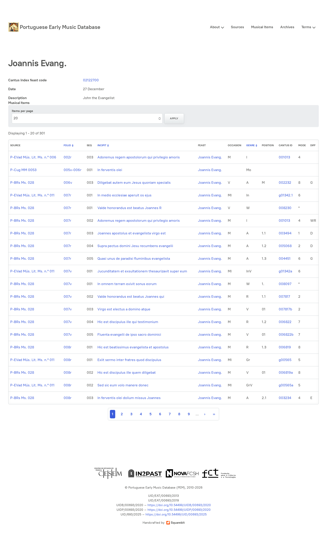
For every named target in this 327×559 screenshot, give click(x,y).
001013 (284, 157)
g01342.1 (286, 195)
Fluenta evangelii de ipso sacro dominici (129, 334)
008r (67, 347)
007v (68, 271)
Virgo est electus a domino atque (123, 309)
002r (67, 157)
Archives (287, 27)
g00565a (286, 385)
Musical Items (262, 27)
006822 (285, 322)
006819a (286, 372)
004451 (285, 258)
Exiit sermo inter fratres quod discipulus (129, 360)
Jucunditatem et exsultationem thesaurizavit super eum (142, 271)
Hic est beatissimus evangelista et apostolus (133, 347)
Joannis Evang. (210, 157)
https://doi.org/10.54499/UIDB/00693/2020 (179, 505)
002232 (285, 182)
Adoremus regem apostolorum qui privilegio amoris (138, 157)
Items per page (22, 111)
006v (68, 182)
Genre (250, 145)
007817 (284, 296)
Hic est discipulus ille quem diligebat (126, 372)
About (215, 27)
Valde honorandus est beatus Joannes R (129, 208)
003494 (285, 233)
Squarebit (178, 523)
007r (67, 195)
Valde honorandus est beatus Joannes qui (130, 296)
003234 (285, 398)
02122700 (91, 80)
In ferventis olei (109, 170)
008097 (285, 284)
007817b (285, 309)
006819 (285, 347)
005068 (285, 246)
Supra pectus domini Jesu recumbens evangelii (135, 246)
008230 (285, 208)
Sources (237, 27)
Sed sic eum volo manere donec (122, 385)
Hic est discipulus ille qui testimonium (127, 322)
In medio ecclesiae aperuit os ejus (124, 195)
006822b (286, 334)
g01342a (285, 271)
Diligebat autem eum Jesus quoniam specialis (134, 182)
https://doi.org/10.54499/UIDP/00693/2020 (179, 510)
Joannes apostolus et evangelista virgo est (131, 233)
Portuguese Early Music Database (60, 27)
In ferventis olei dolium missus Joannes (129, 398)
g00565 (285, 360)
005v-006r (72, 170)
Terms (306, 27)
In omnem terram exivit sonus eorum (127, 284)
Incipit (101, 145)
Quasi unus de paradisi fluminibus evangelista (133, 258)
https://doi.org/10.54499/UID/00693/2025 (176, 514)
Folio (67, 145)
